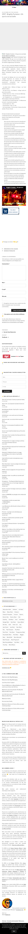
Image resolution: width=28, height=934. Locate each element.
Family (9, 698)
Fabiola (9, 871)
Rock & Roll (9, 637)
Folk (19, 617)
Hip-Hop (5, 624)
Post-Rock (12, 632)
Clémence (4, 871)
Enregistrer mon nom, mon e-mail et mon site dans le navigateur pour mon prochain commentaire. (14, 305)
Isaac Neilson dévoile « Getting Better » (11, 564)
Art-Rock (21, 609)
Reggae (22, 634)
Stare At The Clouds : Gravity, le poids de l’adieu (13, 399)
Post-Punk (5, 632)
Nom (3, 282)
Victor (10, 877)
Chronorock (17, 805)
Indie (10, 624)
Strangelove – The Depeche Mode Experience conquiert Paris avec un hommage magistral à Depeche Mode (13, 483)
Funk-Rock (21, 619)
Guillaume (4, 879)
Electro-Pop (5, 617)
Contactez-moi (19, 909)
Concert (16, 614)
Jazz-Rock (12, 627)
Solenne (16, 848)
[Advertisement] (14, 36)
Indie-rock (15, 624)
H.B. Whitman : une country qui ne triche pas (12, 415)
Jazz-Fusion (5, 627)
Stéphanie (15, 871)
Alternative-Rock (7, 609)
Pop (4, 629)
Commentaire (6, 264)
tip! (6, 356)
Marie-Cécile (20, 869)
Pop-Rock (17, 629)
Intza (24, 869)
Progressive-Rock (20, 632)
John (25, 848)
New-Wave (19, 627)
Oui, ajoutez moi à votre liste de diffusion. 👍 (13, 315)
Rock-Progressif (15, 639)
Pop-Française (9, 629)
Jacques (16, 12)
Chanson (16, 612)
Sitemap (4, 920)
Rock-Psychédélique (8, 642)
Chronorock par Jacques (11, 248)
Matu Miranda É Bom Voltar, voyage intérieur (12, 579)
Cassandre (4, 887)
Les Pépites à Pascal (12, 815)
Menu (14, 7)
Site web (4, 296)
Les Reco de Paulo (6, 828)
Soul (22, 642)
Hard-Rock (13, 622)
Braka (3, 679)
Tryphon (12, 682)
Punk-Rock (15, 634)
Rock (4, 637)
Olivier (3, 708)
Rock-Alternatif (17, 637)
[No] (26, 928)
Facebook (16, 799)
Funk (16, 619)
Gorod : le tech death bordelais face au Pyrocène (13, 431)
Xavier (12, 848)
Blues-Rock (10, 612)
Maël (25, 884)
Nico (23, 877)
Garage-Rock (6, 622)
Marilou (4, 884)
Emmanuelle (16, 877)
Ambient (15, 609)
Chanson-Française (9, 250)
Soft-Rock (16, 642)
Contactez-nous (6, 667)
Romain (22, 871)
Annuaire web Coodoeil (12, 920)
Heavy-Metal (21, 622)
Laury (20, 877)
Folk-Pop (5, 619)
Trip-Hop (5, 644)
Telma (12, 863)
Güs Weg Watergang (12, 677)
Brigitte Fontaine (6, 57)
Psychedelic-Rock (7, 634)
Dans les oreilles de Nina (18, 845)
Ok (14, 931)
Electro (21, 614)
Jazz (20, 624)
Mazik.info (7, 914)
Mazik (5, 2)
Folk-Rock (11, 619)
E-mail (4, 289)
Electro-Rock (13, 617)
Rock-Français (6, 639)
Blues (4, 612)
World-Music (12, 644)
